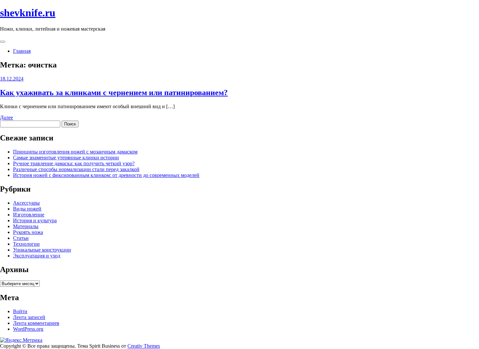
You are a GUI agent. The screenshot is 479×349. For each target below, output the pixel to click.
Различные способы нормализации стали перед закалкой (76, 169)
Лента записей (29, 317)
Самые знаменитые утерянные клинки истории (66, 157)
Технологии (26, 244)
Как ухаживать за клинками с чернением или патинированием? (114, 92)
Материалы (25, 226)
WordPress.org (28, 329)
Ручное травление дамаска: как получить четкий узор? (74, 163)
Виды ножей (27, 208)
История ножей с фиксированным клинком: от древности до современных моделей (106, 175)
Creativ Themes (143, 346)
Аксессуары (26, 203)
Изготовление (28, 214)
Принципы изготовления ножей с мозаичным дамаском (75, 151)
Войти (20, 311)
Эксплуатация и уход (36, 255)
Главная (22, 51)
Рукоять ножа (28, 232)
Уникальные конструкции (42, 250)
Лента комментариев (36, 323)
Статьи (21, 238)
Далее (6, 117)
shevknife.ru (27, 13)
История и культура (35, 220)
